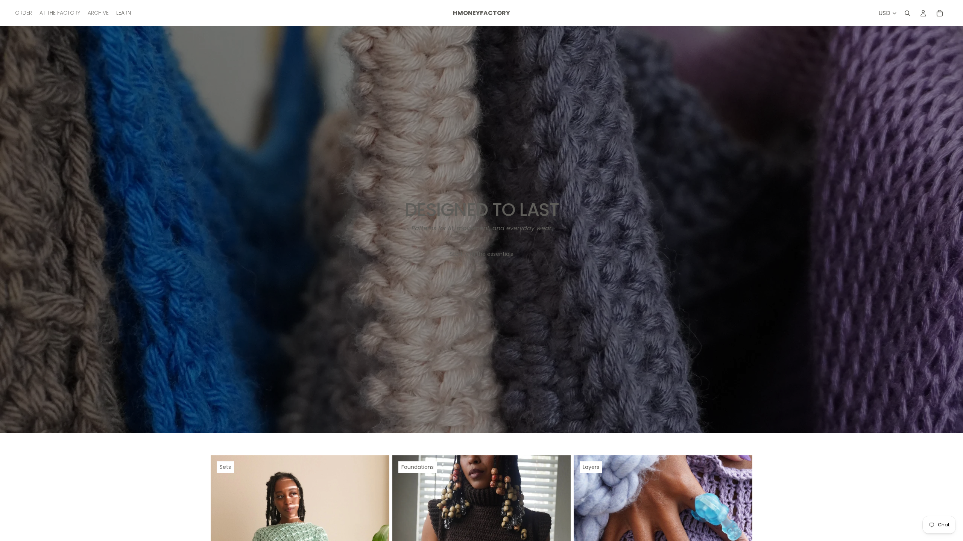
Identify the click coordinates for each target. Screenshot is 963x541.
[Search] (907, 13)
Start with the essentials (481, 254)
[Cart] (939, 13)
